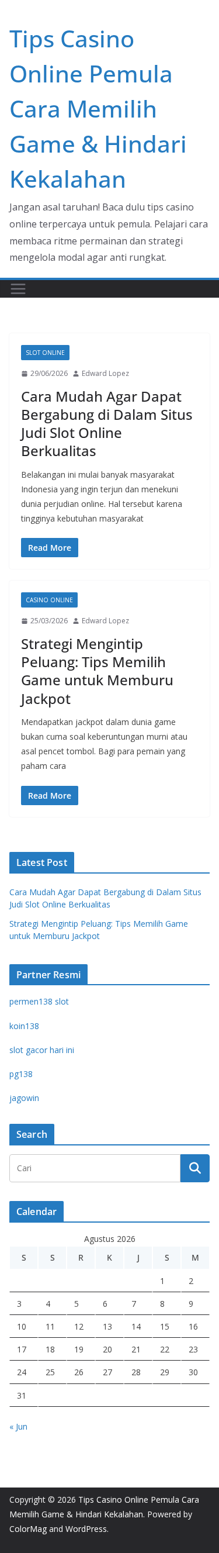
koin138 (24, 1025)
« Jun (18, 1426)
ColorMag (28, 1528)
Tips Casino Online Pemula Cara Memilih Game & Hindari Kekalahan (98, 108)
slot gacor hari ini (41, 1049)
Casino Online (49, 600)
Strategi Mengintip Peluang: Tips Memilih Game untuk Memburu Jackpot (97, 671)
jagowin (24, 1097)
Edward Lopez (105, 373)
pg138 (21, 1073)
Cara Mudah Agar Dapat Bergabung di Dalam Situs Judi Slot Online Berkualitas (107, 423)
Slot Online (45, 352)
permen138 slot (39, 1001)
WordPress (86, 1528)
